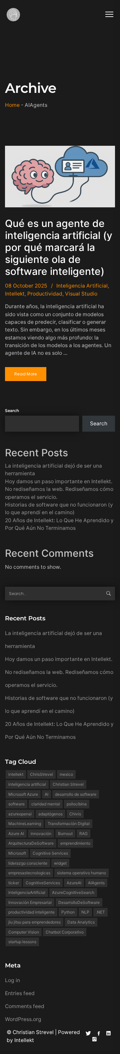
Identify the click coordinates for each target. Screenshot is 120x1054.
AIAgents (96, 882)
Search (12, 410)
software (16, 803)
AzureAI (74, 882)
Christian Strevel (68, 784)
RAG (83, 833)
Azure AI (16, 833)
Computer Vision (23, 932)
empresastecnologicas (29, 872)
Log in (12, 980)
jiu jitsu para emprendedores (34, 922)
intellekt (15, 774)
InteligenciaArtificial (26, 892)
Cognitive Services (50, 853)
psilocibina (77, 803)
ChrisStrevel (41, 774)
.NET (100, 912)
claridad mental (45, 803)
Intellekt (15, 294)
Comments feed (24, 1006)
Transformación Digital (69, 823)
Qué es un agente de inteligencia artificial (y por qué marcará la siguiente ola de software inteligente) (58, 247)
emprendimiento (75, 843)
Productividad (44, 294)
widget (60, 863)
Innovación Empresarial (30, 902)
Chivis (75, 813)
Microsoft (17, 853)
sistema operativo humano (81, 872)
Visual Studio (81, 294)
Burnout (65, 833)
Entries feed (20, 993)
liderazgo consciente (27, 863)
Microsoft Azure (23, 794)
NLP (85, 912)
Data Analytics (81, 922)
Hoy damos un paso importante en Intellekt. (58, 481)
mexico (66, 774)
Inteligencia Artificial (82, 286)
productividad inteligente (31, 912)
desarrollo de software (75, 794)
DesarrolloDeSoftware (79, 902)
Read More (25, 374)
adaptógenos (50, 813)
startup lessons (22, 941)
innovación (41, 833)
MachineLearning (24, 823)
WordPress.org (23, 1019)
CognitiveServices (43, 882)
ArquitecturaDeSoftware (31, 843)
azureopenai (20, 813)
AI (46, 794)
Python (68, 912)
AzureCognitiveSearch (73, 892)
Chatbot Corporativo (65, 932)
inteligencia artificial (27, 784)
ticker (13, 882)
